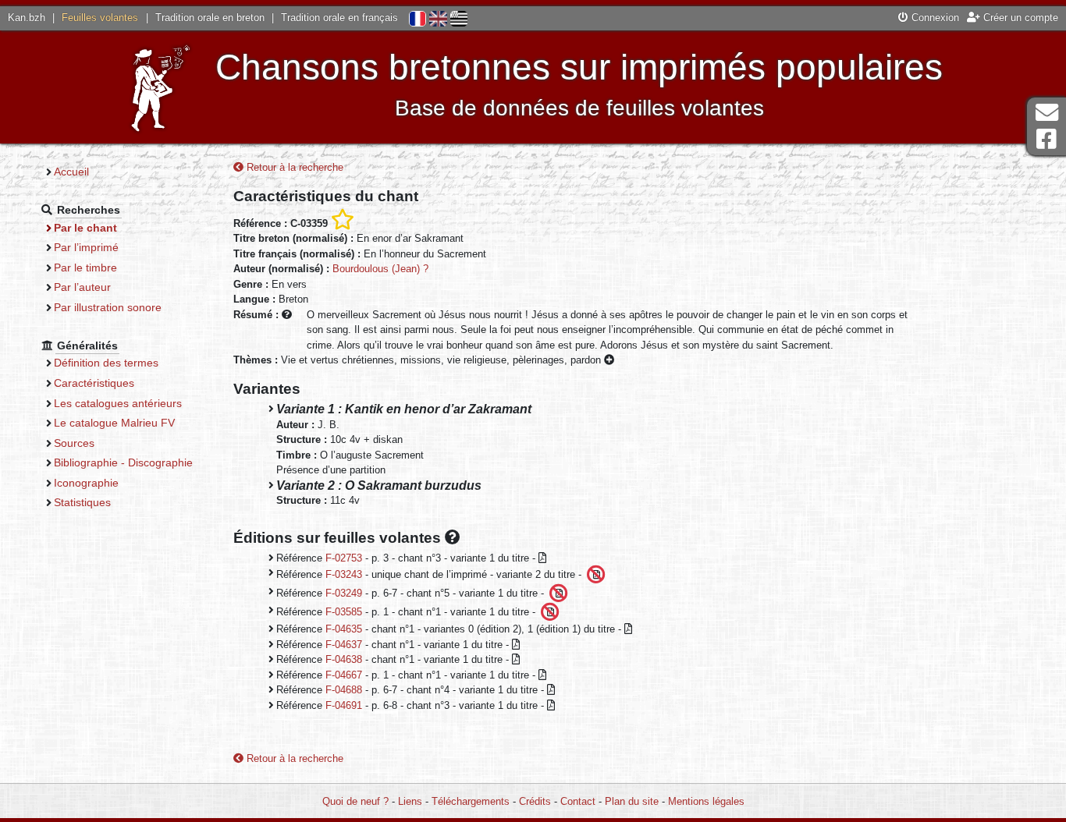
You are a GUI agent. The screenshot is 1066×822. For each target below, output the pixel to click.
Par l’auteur (82, 287)
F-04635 (343, 629)
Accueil (71, 171)
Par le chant (85, 227)
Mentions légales (706, 801)
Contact (577, 801)
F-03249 (343, 593)
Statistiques (82, 502)
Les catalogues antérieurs (118, 403)
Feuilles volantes (100, 17)
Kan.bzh (26, 17)
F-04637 (343, 644)
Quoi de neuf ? (355, 801)
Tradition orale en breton (210, 17)
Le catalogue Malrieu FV (114, 422)
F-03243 (343, 574)
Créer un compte (1019, 17)
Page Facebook (1046, 139)
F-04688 (343, 690)
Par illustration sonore (108, 307)
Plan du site (632, 801)
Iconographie (86, 483)
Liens (410, 801)
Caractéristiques (94, 383)
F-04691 (343, 705)
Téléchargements (471, 801)
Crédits (535, 801)
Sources (74, 443)
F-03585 (343, 612)
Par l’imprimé (86, 247)
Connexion (933, 17)
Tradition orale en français (339, 17)
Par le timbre (85, 267)
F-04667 (343, 675)
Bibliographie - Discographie (123, 462)
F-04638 (343, 659)
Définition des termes (106, 362)
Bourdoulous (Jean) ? (380, 269)
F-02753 (343, 558)
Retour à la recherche (293, 167)
